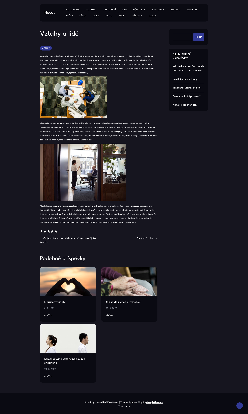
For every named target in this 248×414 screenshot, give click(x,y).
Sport (122, 16)
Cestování (109, 10)
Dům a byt (139, 10)
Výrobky (137, 16)
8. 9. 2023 (49, 308)
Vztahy (153, 16)
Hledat (198, 37)
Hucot (49, 13)
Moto (109, 16)
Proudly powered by (102, 402)
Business (92, 10)
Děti (124, 10)
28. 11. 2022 (50, 369)
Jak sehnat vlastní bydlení (186, 88)
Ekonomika (158, 10)
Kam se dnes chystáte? (185, 105)
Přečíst (48, 316)
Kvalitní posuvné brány (185, 79)
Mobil (96, 16)
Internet (192, 10)
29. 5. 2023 (111, 308)
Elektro (176, 10)
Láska (83, 16)
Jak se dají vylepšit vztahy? (123, 302)
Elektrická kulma (145, 238)
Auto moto (73, 10)
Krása (69, 16)
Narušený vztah (54, 302)
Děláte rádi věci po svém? (187, 96)
